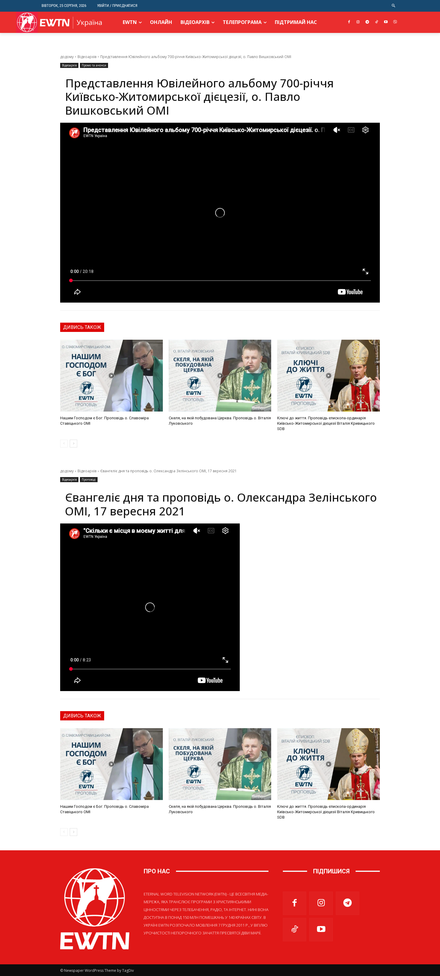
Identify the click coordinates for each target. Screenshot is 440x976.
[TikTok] (376, 22)
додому (67, 56)
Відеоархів (87, 56)
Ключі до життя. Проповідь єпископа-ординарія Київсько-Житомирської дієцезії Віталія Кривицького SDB (326, 423)
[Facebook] (348, 22)
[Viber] (395, 22)
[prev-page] (64, 443)
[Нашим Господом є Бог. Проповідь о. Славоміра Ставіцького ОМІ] (111, 376)
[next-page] (73, 443)
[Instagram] (358, 22)
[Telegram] (367, 22)
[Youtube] (385, 22)
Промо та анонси (94, 65)
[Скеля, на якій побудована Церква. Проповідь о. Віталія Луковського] (220, 376)
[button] (393, 5)
